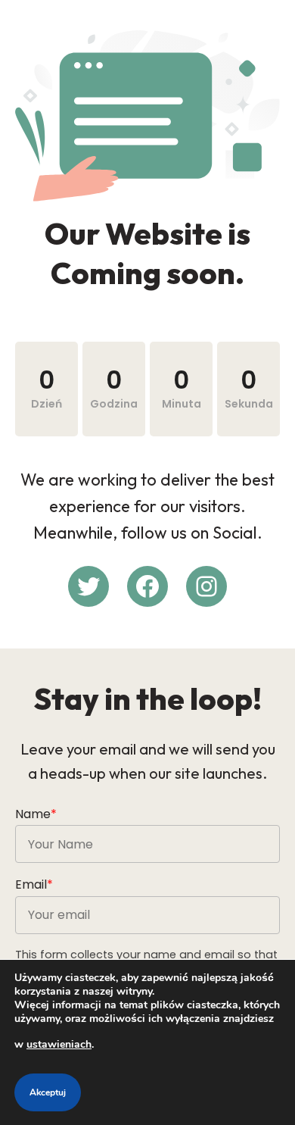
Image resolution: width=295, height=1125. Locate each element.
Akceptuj (48, 1092)
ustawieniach (59, 1044)
